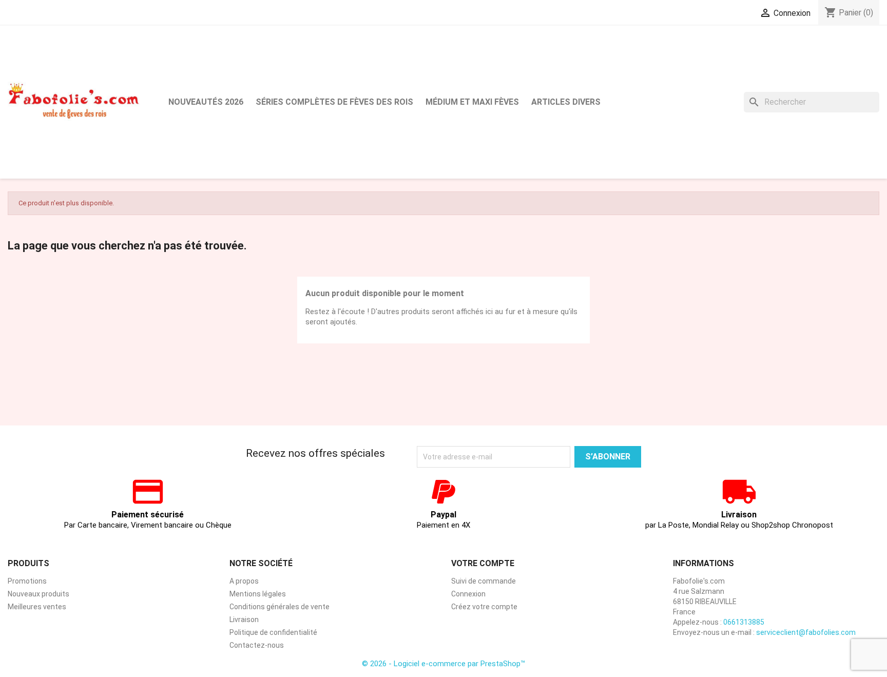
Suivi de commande (483, 581)
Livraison (244, 619)
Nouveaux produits (38, 594)
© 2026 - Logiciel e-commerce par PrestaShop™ (443, 663)
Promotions (27, 581)
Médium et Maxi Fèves (472, 102)
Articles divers (566, 102)
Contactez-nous (256, 645)
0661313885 (743, 622)
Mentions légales (257, 594)
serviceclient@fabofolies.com (806, 632)
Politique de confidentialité (273, 632)
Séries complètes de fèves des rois (334, 102)
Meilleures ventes (37, 607)
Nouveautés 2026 (205, 102)
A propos (244, 581)
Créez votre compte (484, 607)
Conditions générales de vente (279, 607)
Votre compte (482, 563)
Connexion (468, 594)
